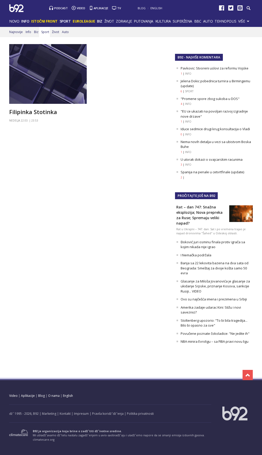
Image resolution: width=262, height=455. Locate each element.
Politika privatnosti (140, 413)
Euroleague (84, 21)
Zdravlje (124, 21)
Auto (208, 21)
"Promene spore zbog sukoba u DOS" (210, 98)
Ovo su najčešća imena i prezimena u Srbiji (214, 299)
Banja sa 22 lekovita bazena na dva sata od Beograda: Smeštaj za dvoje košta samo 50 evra (214, 268)
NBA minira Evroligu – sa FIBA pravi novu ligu (214, 341)
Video (81, 8)
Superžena (182, 21)
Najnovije (16, 32)
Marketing (49, 413)
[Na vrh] (248, 375)
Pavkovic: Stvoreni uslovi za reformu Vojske (214, 68)
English (156, 8)
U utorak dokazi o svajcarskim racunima (212, 159)
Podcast (61, 8)
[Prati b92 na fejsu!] (221, 9)
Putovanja (143, 21)
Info (25, 21)
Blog (142, 8)
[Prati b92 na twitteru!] (230, 9)
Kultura (163, 21)
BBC (197, 21)
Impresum (81, 413)
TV (119, 8)
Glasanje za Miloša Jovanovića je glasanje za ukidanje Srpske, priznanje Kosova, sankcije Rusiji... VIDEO (215, 286)
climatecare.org (43, 439)
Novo (14, 21)
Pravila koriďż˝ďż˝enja (108, 413)
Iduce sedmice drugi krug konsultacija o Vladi (215, 129)
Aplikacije (101, 8)
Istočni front (44, 21)
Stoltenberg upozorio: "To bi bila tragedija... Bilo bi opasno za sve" (214, 323)
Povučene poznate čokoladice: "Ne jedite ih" (215, 333)
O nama (54, 395)
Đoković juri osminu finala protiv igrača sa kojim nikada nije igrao (213, 244)
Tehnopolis (225, 21)
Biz (99, 21)
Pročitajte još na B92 (196, 195)
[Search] (248, 8)
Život (109, 21)
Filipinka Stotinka (33, 112)
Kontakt (65, 413)
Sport (65, 21)
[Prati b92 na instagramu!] (240, 9)
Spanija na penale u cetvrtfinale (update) (212, 172)
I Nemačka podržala (196, 255)
